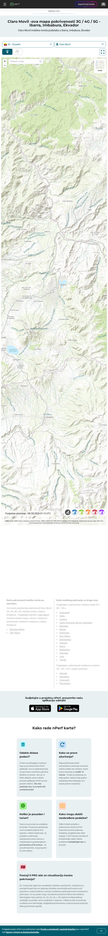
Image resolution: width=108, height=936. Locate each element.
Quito (62, 616)
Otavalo (63, 673)
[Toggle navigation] (4, 4)
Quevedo (63, 653)
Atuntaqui (64, 676)
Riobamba (64, 649)
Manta (62, 629)
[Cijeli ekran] (102, 52)
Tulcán (62, 660)
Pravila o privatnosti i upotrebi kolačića (58, 929)
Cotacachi (64, 680)
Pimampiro (64, 683)
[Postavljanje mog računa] (103, 4)
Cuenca (63, 619)
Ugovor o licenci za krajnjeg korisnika (22, 932)
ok (101, 931)
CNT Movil (15, 633)
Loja (61, 656)
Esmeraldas (65, 639)
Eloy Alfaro (64, 636)
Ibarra (62, 646)
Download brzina (16, 52)
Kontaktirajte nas (76, 842)
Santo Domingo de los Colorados (75, 622)
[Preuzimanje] (40, 708)
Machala (63, 626)
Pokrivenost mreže (7, 52)
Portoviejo (64, 633)
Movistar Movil (17, 629)
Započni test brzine (86, 4)
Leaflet (7, 521)
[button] (5, 61)
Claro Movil (43, 615)
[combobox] (28, 44)
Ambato (63, 643)
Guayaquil (64, 612)
